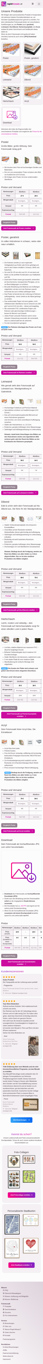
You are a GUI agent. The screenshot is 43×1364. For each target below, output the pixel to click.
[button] (16, 993)
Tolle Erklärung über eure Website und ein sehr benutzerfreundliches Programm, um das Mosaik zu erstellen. (21, 1069)
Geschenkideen (10, 1309)
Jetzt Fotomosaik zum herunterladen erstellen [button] (21, 963)
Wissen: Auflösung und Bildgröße (16, 1296)
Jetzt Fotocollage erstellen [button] (20, 1195)
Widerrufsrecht (8, 1356)
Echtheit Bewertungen (10, 1347)
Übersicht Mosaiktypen (12, 1293)
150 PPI (23, 906)
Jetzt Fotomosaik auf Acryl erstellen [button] (16, 831)
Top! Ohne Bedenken (11, 1004)
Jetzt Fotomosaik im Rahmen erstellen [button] (17, 372)
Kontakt (7, 1335)
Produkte (7, 1306)
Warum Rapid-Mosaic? (12, 1329)
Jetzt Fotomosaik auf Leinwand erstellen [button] (18, 493)
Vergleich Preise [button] (9, 222)
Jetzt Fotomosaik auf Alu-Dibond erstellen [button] (19, 610)
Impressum (7, 1359)
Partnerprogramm (9, 1339)
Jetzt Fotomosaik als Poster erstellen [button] (17, 228)
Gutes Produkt (8, 980)
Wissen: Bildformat (11, 1299)
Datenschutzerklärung (10, 1353)
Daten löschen (9, 1332)
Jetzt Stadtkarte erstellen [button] (20, 1265)
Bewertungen (9, 1323)
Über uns (7, 1326)
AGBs (5, 1350)
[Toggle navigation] (39, 4)
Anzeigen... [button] (22, 201)
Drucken (7, 1312)
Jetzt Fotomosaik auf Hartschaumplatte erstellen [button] (21, 715)
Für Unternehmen (10, 1315)
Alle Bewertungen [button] (20, 1120)
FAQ (6, 1290)
